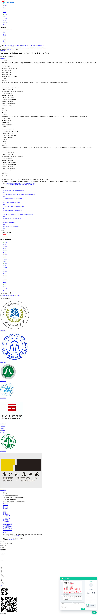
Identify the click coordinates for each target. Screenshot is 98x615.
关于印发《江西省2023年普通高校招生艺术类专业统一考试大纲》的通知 (20, 183)
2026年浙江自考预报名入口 (38, 45)
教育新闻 (13, 49)
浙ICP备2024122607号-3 (13, 539)
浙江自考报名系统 (8, 45)
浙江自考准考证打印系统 (27, 45)
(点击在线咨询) (9, 29)
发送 (83, 608)
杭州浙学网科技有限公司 (17, 535)
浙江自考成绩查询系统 (17, 45)
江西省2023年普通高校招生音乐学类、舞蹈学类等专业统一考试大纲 (20, 184)
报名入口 (4, 234)
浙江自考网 (9, 49)
